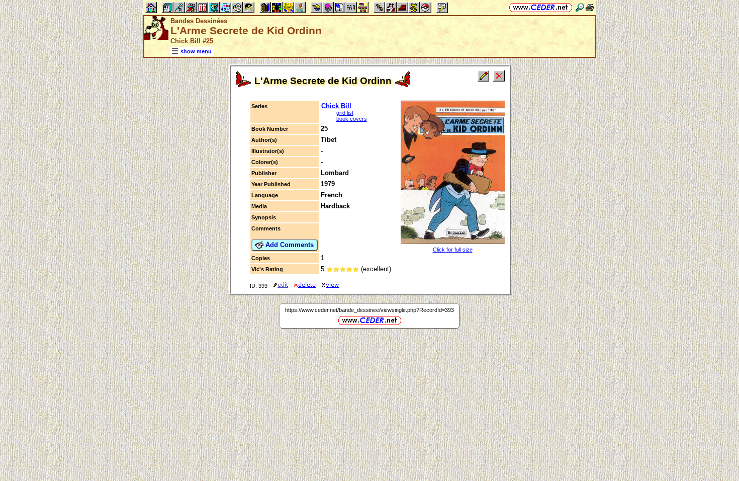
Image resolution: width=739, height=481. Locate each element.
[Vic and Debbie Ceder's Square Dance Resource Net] (541, 7)
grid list (344, 113)
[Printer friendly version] (590, 7)
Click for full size (453, 250)
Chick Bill (336, 106)
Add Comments (288, 245)
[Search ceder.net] (580, 7)
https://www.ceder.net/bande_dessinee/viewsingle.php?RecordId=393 (369, 310)
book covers (351, 119)
